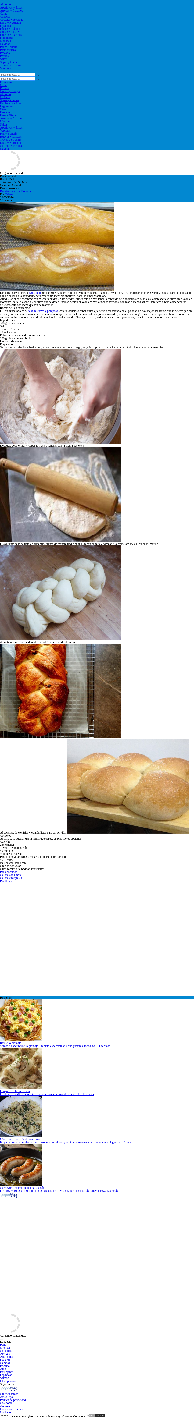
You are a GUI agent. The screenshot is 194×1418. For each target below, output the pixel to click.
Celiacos (5, 16)
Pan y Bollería (8, 46)
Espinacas (6, 1375)
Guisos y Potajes (10, 31)
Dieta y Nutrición (10, 22)
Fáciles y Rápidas (10, 28)
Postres (4, 56)
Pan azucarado (8, 872)
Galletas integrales (11, 878)
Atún (3, 1368)
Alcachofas (6, 1356)
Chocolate (6, 1350)
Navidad (5, 43)
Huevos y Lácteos (11, 34)
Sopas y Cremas (9, 62)
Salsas (3, 59)
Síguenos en (7, 1384)
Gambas (5, 1362)
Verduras (5, 68)
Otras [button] (3, 109)
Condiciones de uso (11, 1409)
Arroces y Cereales (11, 10)
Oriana (9, 194)
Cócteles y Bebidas (11, 19)
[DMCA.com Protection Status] (95, 1416)
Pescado (5, 53)
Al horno (5, 4)
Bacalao (5, 1365)
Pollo (3, 1344)
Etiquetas (5, 1341)
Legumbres (6, 37)
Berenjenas (6, 1372)
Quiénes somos (9, 1393)
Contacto (5, 1412)
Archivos (5, 1406)
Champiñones (8, 1381)
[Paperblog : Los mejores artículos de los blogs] (9, 1197)
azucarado (35, 292)
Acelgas (5, 1353)
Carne (3, 13)
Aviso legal (6, 1397)
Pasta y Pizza (8, 49)
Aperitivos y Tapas (11, 7)
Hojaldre (5, 1359)
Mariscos (5, 40)
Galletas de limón (10, 875)
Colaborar (6, 1403)
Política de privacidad (13, 1400)
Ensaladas (6, 25)
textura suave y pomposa (43, 311)
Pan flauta (6, 881)
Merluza (5, 1347)
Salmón (4, 1378)
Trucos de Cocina (10, 65)
